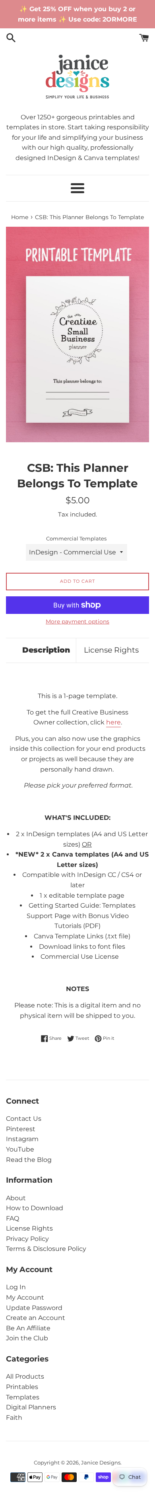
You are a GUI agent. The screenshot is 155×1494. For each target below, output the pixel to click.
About (16, 1198)
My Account (25, 1297)
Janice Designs (100, 1463)
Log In (16, 1287)
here (113, 722)
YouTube (20, 1149)
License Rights (111, 650)
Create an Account (35, 1318)
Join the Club (27, 1338)
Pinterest (20, 1129)
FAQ (12, 1218)
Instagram (22, 1139)
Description (46, 650)
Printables (22, 1387)
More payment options (77, 621)
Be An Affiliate (28, 1328)
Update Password (34, 1308)
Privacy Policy (27, 1239)
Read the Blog (29, 1160)
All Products (25, 1376)
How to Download (34, 1208)
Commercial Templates (76, 539)
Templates (22, 1397)
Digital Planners (31, 1407)
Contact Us (23, 1118)
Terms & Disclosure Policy (46, 1249)
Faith (14, 1417)
